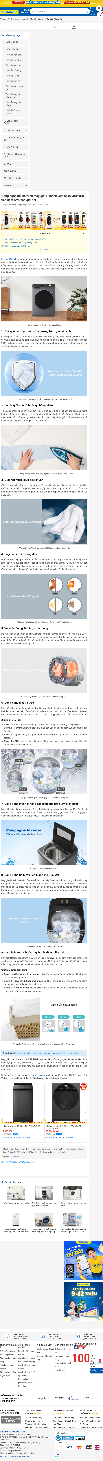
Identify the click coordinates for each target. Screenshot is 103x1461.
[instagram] (85, 1347)
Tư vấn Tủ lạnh (13, 60)
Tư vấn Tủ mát (13, 76)
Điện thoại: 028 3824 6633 (36, 1427)
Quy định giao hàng (26, 1358)
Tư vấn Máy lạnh (14, 65)
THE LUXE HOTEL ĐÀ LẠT (63, 1412)
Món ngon (8, 185)
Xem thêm (44, 249)
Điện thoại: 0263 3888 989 (64, 1427)
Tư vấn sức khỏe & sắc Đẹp (15, 155)
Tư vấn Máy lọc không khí (13, 95)
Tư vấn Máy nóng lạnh (14, 87)
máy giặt (30, 1075)
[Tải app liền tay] (83, 1260)
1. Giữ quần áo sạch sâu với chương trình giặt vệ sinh (25, 239)
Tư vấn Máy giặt (13, 55)
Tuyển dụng (5, 1376)
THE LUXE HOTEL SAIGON (34, 1412)
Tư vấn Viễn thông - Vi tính (14, 138)
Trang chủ (4, 19)
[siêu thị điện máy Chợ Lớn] (9, 12)
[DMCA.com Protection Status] (80, 1440)
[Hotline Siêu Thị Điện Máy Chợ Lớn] (44, 1158)
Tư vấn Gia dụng (12, 130)
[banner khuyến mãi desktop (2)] (51, 2)
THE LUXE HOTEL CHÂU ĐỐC (88, 1412)
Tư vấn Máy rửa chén (13, 103)
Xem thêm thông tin (96, 1371)
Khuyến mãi (60, 1370)
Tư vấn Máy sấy (13, 81)
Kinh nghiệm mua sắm (20, 19)
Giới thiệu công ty (7, 1351)
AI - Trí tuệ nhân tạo (13, 178)
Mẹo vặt (7, 164)
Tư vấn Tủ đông (13, 70)
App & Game (10, 171)
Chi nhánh (93, 13)
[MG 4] (22, 220)
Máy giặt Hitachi (9, 259)
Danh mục (27, 11)
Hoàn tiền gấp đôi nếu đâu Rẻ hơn (17, 1137)
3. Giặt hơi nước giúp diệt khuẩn (16, 246)
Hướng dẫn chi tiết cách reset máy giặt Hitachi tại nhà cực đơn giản (46, 1053)
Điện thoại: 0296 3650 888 (91, 1427)
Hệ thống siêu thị (7, 1355)
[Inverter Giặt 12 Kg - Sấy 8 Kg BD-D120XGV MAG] (66, 1103)
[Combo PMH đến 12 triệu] (83, 1301)
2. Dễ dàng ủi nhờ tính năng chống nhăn (19, 242)
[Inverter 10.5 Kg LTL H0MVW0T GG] (22, 1103)
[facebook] (76, 1347)
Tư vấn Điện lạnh (38, 19)
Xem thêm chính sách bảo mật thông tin (14, 1456)
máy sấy (42, 1075)
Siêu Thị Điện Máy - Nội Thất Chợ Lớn (17, 1162)
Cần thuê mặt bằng (8, 1372)
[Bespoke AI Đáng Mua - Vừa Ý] (53, 220)
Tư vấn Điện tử (11, 42)
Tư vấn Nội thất (11, 147)
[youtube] (80, 1347)
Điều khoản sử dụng (26, 1362)
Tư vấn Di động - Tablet (12, 122)
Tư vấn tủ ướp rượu (13, 111)
